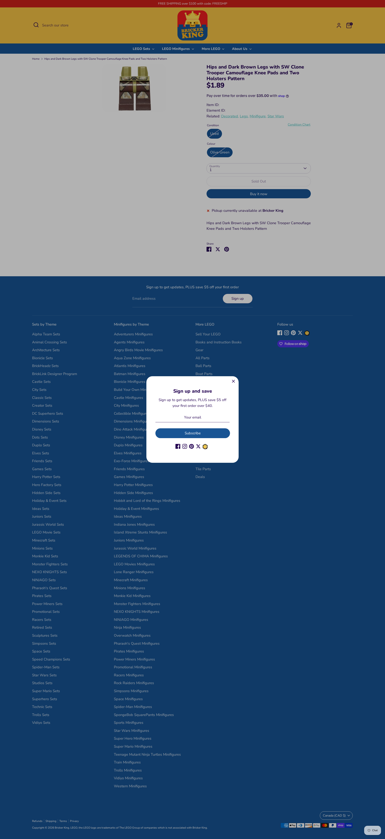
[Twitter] (198, 446)
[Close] (233, 381)
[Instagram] (184, 446)
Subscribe (193, 433)
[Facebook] (177, 446)
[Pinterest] (191, 446)
